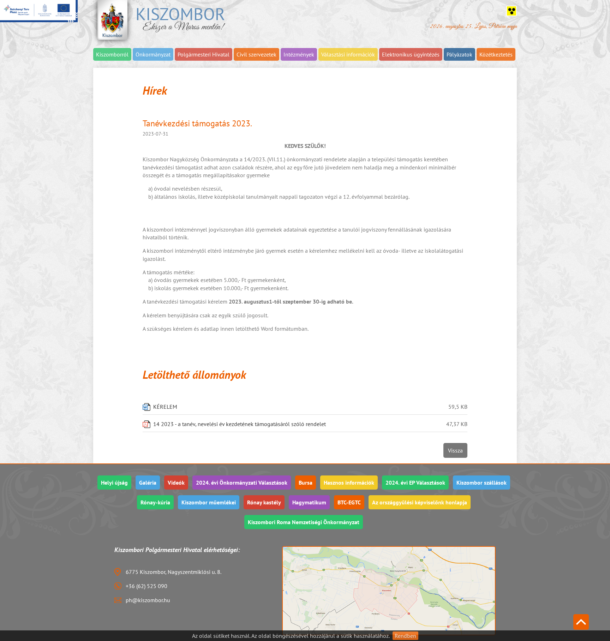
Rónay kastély (264, 502)
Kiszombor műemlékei (208, 502)
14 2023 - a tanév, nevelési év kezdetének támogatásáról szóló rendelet (239, 423)
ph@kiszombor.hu (148, 600)
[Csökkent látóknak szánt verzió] (511, 11)
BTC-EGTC (349, 502)
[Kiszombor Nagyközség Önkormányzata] (112, 20)
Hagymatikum (309, 502)
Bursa (305, 482)
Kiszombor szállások (481, 482)
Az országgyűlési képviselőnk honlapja (419, 502)
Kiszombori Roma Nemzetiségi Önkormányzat (303, 522)
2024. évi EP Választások (415, 482)
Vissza (455, 450)
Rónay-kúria (155, 502)
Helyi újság (114, 482)
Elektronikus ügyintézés (410, 54)
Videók (176, 482)
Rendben (405, 635)
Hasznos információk (349, 482)
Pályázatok (459, 54)
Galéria (147, 482)
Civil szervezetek (256, 54)
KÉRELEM (165, 406)
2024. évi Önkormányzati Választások (241, 482)
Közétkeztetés (496, 54)
